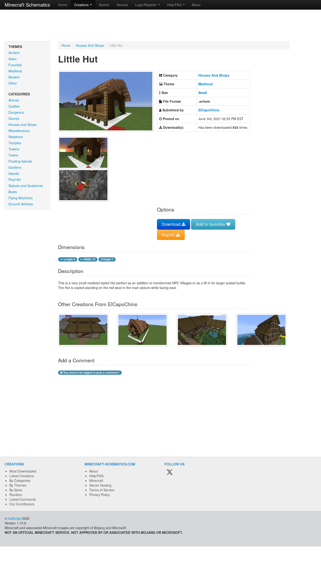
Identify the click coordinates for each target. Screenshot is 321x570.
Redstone (15, 136)
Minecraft (96, 480)
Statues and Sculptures (25, 185)
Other (12, 83)
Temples (14, 143)
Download (172, 224)
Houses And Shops (90, 45)
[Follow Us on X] (169, 472)
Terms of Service (101, 490)
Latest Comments (22, 499)
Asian (12, 58)
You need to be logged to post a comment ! (91, 373)
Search (104, 4)
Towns (13, 155)
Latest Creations (21, 475)
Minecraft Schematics (27, 4)
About (196, 4)
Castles (14, 106)
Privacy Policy (99, 494)
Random (15, 494)
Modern (14, 77)
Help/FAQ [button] (174, 4)
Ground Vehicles (20, 204)
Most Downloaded (22, 471)
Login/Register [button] (146, 4)
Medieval (15, 71)
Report (169, 235)
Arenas (13, 100)
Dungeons (16, 112)
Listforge (14, 518)
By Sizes (15, 490)
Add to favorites (211, 224)
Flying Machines (20, 197)
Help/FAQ (96, 475)
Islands (13, 173)
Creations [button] (82, 4)
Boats (12, 191)
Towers (13, 149)
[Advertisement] (160, 26)
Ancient (14, 52)
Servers (122, 4)
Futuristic (15, 64)
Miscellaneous (19, 130)
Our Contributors (21, 504)
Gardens (14, 167)
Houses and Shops (22, 124)
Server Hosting (100, 485)
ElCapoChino (208, 110)
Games (13, 118)
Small (202, 92)
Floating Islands (20, 161)
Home (62, 4)
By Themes (17, 485)
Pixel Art (14, 179)
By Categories (19, 480)
